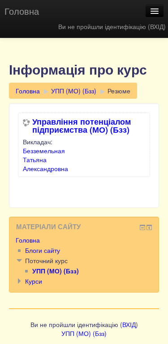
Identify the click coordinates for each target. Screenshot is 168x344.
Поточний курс (46, 260)
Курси (33, 281)
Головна (21, 10)
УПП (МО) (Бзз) (73, 90)
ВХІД (157, 26)
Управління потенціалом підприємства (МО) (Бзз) (81, 125)
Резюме (119, 90)
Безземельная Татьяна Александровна (45, 159)
